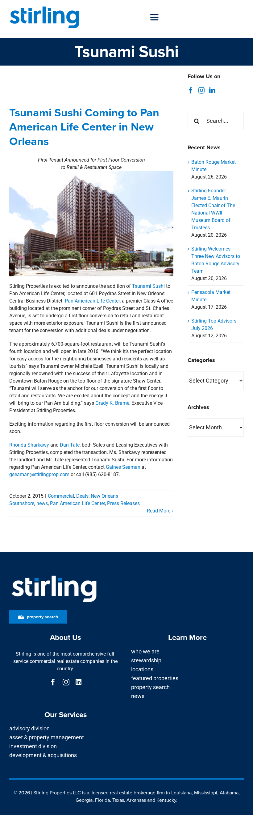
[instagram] (66, 682)
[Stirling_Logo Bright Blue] (44, 7)
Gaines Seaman (123, 467)
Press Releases (123, 503)
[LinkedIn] (212, 90)
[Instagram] (201, 90)
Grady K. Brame (112, 403)
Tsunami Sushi (148, 286)
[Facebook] (191, 90)
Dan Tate (70, 445)
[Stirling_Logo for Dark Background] (54, 576)
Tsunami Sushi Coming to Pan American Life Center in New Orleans (84, 127)
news (42, 503)
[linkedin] (78, 682)
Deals (82, 496)
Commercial (61, 496)
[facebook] (53, 682)
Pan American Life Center (92, 301)
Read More (158, 511)
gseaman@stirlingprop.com (39, 474)
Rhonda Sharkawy (29, 445)
